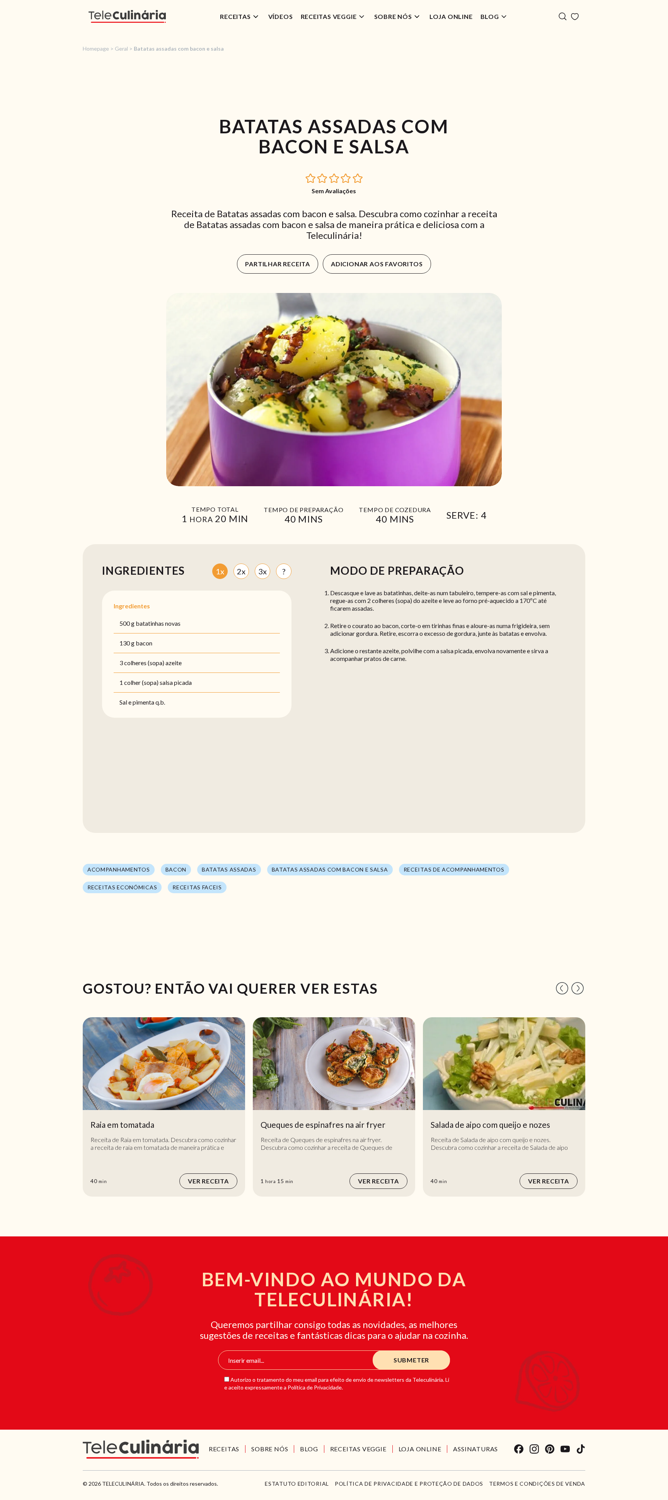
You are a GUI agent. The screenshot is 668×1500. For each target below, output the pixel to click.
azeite (173, 662)
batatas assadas (229, 869)
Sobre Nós (393, 16)
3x (262, 571)
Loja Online (451, 16)
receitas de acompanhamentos (454, 869)
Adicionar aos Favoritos (377, 263)
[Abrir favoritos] (574, 16)
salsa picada (176, 682)
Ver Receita (208, 1181)
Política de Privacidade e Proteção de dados (409, 1484)
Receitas (235, 16)
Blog (490, 16)
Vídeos (280, 16)
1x (220, 571)
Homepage (96, 48)
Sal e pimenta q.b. (142, 702)
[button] (310, 177)
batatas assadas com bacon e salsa (330, 869)
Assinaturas (475, 1448)
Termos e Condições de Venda (537, 1484)
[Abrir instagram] (534, 1449)
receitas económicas (122, 887)
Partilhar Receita (277, 263)
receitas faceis (197, 887)
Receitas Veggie (329, 16)
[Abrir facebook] (518, 1449)
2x (241, 571)
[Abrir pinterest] (549, 1449)
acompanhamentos (118, 869)
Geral (121, 48)
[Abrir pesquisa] (562, 16)
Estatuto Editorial (297, 1484)
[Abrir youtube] (565, 1449)
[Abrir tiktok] (580, 1449)
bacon (144, 643)
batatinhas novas (158, 623)
